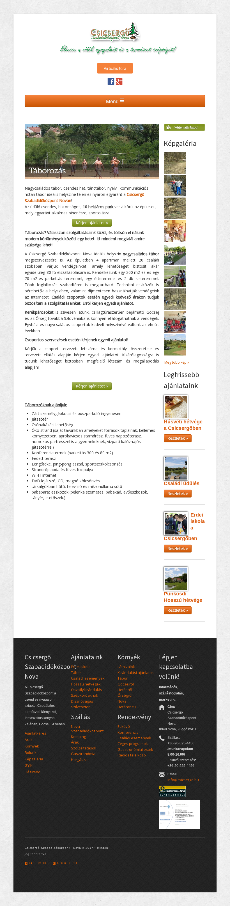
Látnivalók (126, 666)
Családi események (88, 678)
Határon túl (127, 706)
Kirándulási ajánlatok (136, 672)
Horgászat (80, 759)
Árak (29, 739)
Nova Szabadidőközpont (87, 728)
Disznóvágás (82, 701)
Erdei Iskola (81, 666)
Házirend (32, 771)
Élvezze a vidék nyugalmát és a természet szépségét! (117, 48)
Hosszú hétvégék (86, 684)
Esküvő (124, 726)
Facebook (37, 863)
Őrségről (125, 695)
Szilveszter (80, 706)
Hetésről (125, 689)
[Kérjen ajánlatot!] (184, 129)
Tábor (76, 672)
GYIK (29, 765)
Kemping (78, 736)
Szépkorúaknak (84, 695)
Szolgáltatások (83, 748)
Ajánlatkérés (35, 733)
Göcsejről (126, 684)
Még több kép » (176, 362)
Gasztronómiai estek (135, 749)
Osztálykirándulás (86, 689)
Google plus (68, 863)
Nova (122, 701)
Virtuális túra (115, 68)
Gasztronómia (83, 753)
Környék (32, 746)
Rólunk (30, 752)
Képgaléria (34, 759)
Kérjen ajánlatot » (92, 222)
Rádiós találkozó (132, 755)
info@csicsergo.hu (183, 779)
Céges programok (133, 743)
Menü (113, 101)
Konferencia (128, 732)
